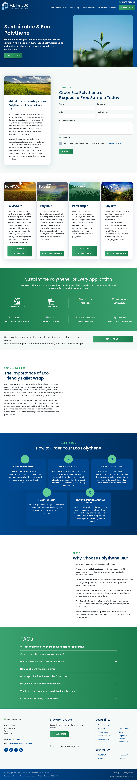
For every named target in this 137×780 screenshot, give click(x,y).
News (121, 732)
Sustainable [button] (102, 8)
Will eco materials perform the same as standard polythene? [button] (52, 646)
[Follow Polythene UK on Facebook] (6, 750)
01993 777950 (128, 2)
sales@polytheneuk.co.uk (21, 743)
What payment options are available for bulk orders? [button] (48, 691)
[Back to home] (15, 6)
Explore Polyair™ (116, 253)
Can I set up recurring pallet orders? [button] (39, 698)
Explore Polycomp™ (84, 251)
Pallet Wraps (103, 728)
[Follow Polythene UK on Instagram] (16, 750)
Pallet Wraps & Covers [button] (58, 8)
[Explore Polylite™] (52, 191)
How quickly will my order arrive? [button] (37, 668)
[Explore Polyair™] (117, 191)
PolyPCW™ (14, 206)
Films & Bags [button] (75, 8)
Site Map (116, 773)
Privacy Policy (115, 143)
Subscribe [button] (61, 734)
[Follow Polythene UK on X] (21, 750)
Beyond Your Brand (125, 776)
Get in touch (112, 339)
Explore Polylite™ (52, 253)
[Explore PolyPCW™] (20, 191)
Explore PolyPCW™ (20, 251)
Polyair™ (110, 206)
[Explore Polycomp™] (84, 191)
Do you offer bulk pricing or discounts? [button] (40, 683)
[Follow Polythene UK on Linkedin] (11, 750)
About (121, 725)
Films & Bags (103, 732)
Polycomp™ (80, 206)
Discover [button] (112, 8)
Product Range (104, 725)
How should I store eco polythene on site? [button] (42, 661)
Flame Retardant (88, 8)
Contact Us (13, 55)
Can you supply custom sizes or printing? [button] (42, 654)
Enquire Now (127, 7)
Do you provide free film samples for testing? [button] (44, 676)
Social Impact (124, 728)
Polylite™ (46, 206)
